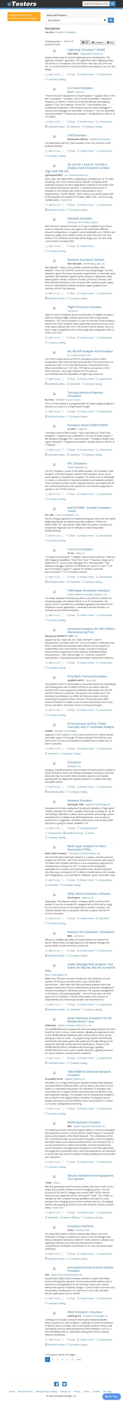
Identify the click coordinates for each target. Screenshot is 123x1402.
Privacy (77, 1391)
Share (72, 74)
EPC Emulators (77, 463)
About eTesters (25, 1391)
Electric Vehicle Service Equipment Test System (91, 1177)
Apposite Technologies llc (98, 804)
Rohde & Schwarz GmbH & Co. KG (74, 1025)
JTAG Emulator (77, 135)
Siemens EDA (82, 1230)
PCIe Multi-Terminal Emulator (87, 676)
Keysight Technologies (65, 730)
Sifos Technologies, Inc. (56, 974)
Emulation (74, 762)
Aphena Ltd (87, 897)
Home (12, 1391)
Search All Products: (56, 15)
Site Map (107, 1391)
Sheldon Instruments (100, 139)
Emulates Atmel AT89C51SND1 (88, 425)
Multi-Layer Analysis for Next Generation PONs (87, 847)
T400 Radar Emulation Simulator (89, 590)
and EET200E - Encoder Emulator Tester (89, 509)
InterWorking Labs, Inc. (94, 263)
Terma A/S (73, 310)
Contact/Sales (105, 74)
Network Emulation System (86, 259)
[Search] (113, 3)
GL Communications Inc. (77, 175)
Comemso (79, 935)
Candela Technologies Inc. (95, 1315)
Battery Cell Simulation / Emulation (91, 932)
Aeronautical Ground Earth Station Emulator (90, 1269)
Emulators (60, 32)
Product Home (87, 74)
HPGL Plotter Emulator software (89, 893)
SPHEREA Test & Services (68, 399)
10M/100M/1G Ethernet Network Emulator (89, 1073)
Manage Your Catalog (46, 1391)
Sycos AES (91, 680)
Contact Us (65, 1391)
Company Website (89, 828)
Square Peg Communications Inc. (90, 1126)
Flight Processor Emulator (85, 307)
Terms (86, 1391)
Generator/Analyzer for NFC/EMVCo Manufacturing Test (91, 630)
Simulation (71, 32)
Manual (66, 1217)
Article (91, 833)
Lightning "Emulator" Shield (86, 49)
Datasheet (75, 126)
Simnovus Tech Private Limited (83, 222)
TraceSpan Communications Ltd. (84, 853)
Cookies (96, 1391)
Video (77, 1217)
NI (76, 636)
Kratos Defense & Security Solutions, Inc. (87, 594)
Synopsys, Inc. (74, 766)
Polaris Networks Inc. (78, 467)
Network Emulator (80, 218)
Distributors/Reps (56, 126)
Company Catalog (57, 79)
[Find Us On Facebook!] (56, 1383)
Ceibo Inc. (80, 92)
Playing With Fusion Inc (91, 53)
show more (66, 199)
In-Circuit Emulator (80, 88)
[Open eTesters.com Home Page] (22, 4)
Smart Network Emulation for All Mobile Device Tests (89, 1019)
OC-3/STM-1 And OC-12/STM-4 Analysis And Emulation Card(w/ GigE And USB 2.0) (77, 168)
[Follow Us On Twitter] (64, 1383)
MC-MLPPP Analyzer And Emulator (90, 351)
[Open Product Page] (54, 50)
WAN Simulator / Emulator (85, 1312)
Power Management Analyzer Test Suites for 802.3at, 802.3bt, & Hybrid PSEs (80, 967)
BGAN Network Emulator (84, 1122)
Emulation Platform (81, 1226)
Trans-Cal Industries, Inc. (67, 514)
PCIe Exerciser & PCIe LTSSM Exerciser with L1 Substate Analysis (91, 725)
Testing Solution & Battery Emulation (85, 394)
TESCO (56, 1182)
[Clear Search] (105, 20)
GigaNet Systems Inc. (75, 1079)
